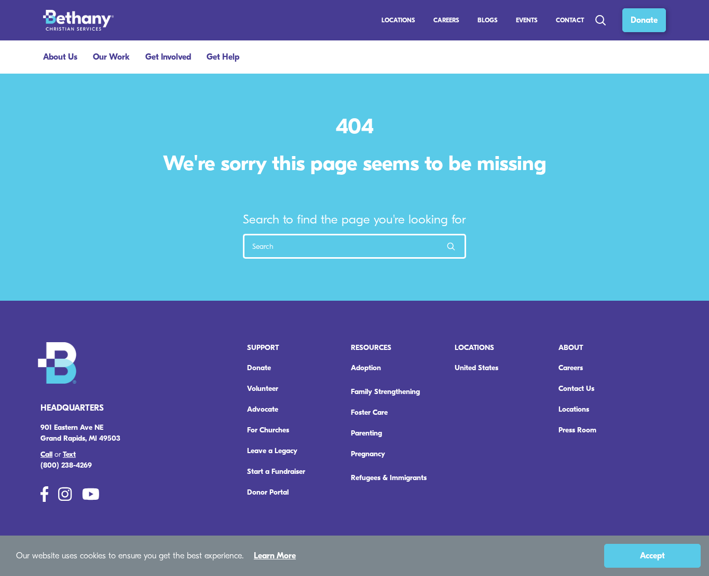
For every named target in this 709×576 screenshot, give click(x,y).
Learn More (275, 555)
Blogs (488, 20)
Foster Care (369, 412)
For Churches (268, 430)
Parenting (366, 433)
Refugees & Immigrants (389, 477)
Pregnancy (368, 453)
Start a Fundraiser (276, 471)
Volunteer (262, 388)
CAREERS (446, 20)
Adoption (366, 367)
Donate (644, 20)
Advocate (262, 409)
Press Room (577, 430)
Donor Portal (268, 492)
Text (69, 454)
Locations (398, 20)
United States (476, 367)
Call (46, 454)
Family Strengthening (385, 391)
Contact (570, 20)
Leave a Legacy (272, 450)
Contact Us (576, 388)
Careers (570, 367)
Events (527, 20)
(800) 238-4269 (66, 465)
